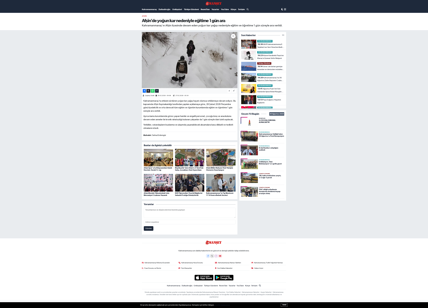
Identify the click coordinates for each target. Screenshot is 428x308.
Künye (233, 9)
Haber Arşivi (258, 268)
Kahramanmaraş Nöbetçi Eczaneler (157, 263)
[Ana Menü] (285, 9)
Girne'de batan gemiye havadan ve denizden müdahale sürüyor (270, 68)
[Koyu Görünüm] (282, 9)
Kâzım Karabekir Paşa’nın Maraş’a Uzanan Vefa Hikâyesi (270, 56)
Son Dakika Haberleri (224, 268)
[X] (212, 256)
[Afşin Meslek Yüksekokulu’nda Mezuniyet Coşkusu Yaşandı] (158, 183)
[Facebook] (208, 256)
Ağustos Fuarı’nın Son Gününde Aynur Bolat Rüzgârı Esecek (269, 90)
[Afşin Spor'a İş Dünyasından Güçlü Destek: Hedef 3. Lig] (158, 157)
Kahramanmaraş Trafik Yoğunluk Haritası (268, 263)
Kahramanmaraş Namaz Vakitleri (229, 263)
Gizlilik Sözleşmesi (222, 305)
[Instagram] (216, 256)
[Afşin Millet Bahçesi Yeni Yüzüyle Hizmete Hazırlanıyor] (221, 157)
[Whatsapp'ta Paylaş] (153, 91)
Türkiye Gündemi (191, 9)
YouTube (225, 9)
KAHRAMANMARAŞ (265, 41)
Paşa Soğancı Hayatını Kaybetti (269, 101)
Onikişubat (177, 9)
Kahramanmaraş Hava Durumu (192, 263)
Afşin (144, 16)
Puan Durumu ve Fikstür (152, 268)
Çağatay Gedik (149, 95)
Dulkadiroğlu (164, 9)
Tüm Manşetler (186, 268)
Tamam (284, 304)
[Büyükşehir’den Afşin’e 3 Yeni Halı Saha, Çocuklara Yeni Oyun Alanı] (189, 157)
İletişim (241, 9)
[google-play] (224, 278)
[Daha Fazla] (157, 91)
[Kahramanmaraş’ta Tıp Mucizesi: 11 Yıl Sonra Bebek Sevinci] (221, 183)
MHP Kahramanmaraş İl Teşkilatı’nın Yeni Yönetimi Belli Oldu (269, 46)
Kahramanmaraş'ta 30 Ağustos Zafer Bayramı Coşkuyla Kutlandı (270, 79)
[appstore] (204, 278)
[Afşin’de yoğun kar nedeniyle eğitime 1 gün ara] (189, 60)
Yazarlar (215, 9)
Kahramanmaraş (149, 9)
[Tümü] (283, 35)
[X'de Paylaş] (148, 91)
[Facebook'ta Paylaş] (144, 91)
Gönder (148, 228)
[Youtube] (220, 256)
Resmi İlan (205, 9)
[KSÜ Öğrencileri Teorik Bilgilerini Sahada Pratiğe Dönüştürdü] (189, 183)
